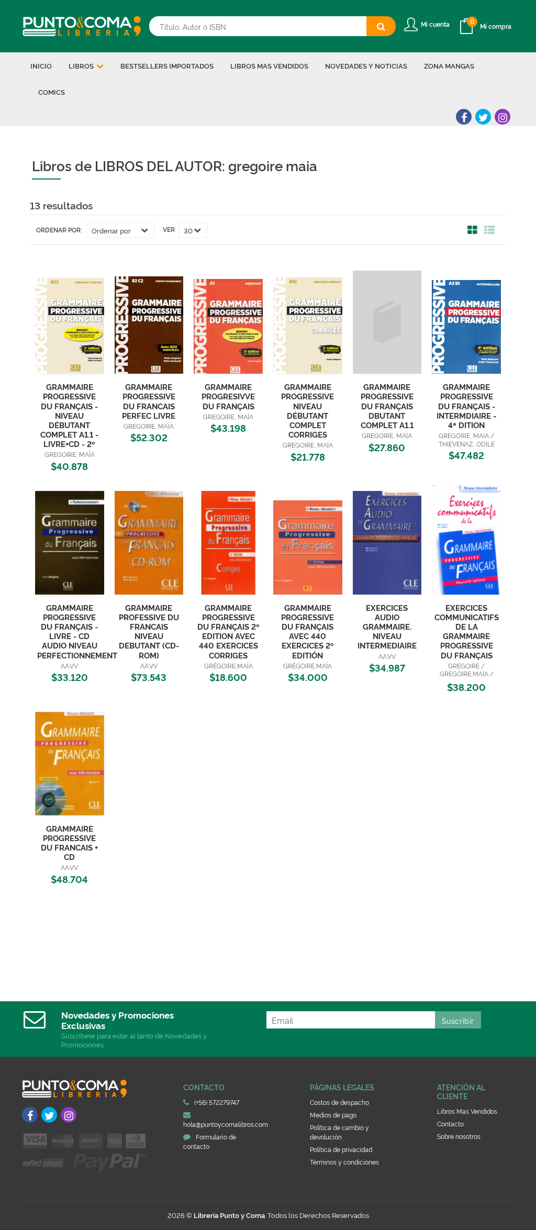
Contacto (450, 1123)
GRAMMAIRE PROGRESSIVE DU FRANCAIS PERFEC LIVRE (148, 400)
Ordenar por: (59, 230)
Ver (169, 229)
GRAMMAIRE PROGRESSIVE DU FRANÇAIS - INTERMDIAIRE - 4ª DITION (466, 405)
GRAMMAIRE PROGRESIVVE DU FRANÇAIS (228, 396)
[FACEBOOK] (464, 117)
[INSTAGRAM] (502, 117)
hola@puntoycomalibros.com (225, 1124)
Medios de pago (333, 1114)
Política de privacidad (341, 1149)
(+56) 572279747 (216, 1102)
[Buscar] (381, 26)
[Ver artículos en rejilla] (472, 230)
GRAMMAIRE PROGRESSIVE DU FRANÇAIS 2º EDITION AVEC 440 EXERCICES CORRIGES (228, 631)
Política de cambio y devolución (339, 1132)
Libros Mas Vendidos (467, 1110)
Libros (82, 65)
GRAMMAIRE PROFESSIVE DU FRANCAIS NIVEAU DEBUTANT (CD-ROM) (149, 631)
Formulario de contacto (209, 1141)
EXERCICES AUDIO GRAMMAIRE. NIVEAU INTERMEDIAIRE (387, 626)
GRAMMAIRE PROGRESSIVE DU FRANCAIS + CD (69, 842)
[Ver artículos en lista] (489, 230)
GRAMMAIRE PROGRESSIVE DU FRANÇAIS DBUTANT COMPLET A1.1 (387, 405)
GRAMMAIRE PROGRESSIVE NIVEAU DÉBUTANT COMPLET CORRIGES (307, 410)
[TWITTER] (483, 117)
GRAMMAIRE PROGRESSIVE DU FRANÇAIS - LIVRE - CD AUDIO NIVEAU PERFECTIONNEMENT (77, 631)
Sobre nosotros (459, 1136)
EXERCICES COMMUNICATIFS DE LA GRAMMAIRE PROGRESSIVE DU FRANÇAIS (466, 631)
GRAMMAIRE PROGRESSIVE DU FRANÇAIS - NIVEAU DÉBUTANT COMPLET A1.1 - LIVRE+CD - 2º (69, 415)
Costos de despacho (339, 1102)
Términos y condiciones (344, 1161)
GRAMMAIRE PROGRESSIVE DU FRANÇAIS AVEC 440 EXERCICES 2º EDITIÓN (307, 631)
